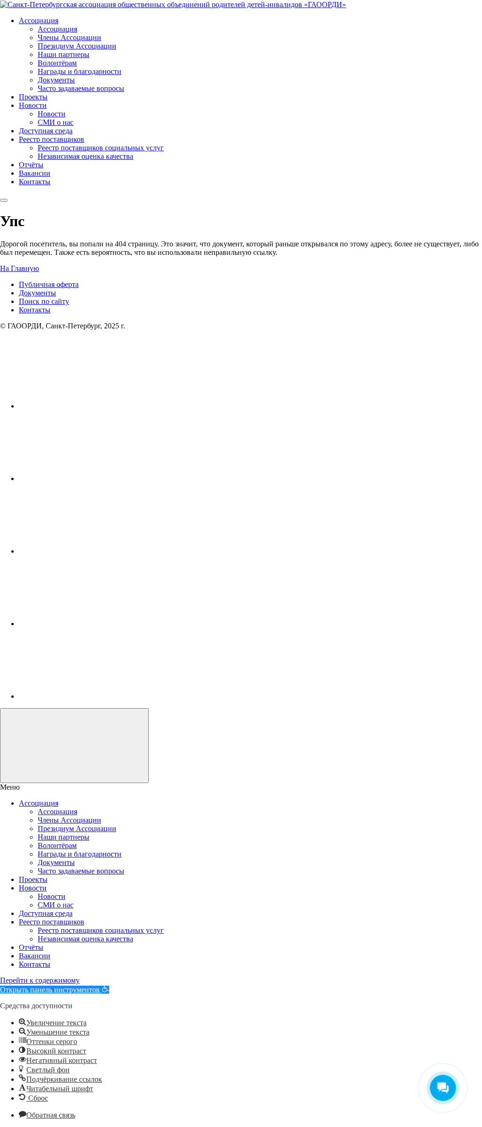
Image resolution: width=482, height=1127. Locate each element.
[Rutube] (89, 551)
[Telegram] (89, 624)
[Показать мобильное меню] (4, 200)
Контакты (34, 310)
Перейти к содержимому (40, 980)
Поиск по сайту (44, 301)
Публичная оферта (49, 284)
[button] (54, 990)
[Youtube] (89, 478)
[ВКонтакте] (89, 406)
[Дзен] (89, 696)
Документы (37, 293)
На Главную (19, 268)
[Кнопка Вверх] (74, 745)
